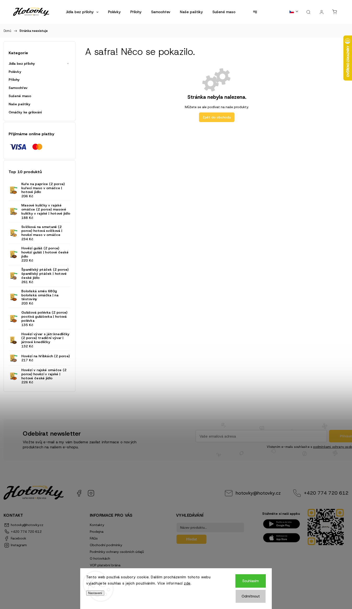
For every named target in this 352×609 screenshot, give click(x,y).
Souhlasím (250, 581)
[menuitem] (82, 12)
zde (187, 583)
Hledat (191, 539)
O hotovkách (100, 558)
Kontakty (97, 525)
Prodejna (96, 531)
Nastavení (95, 593)
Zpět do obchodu (217, 117)
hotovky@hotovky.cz (258, 493)
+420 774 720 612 (326, 493)
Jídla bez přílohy (22, 63)
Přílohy (14, 79)
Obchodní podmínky (106, 545)
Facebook (79, 493)
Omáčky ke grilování (25, 112)
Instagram (91, 493)
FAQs (94, 538)
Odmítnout (251, 596)
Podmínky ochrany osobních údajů (117, 552)
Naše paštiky (19, 104)
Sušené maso (20, 96)
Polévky (15, 72)
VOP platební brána (105, 565)
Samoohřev (18, 88)
